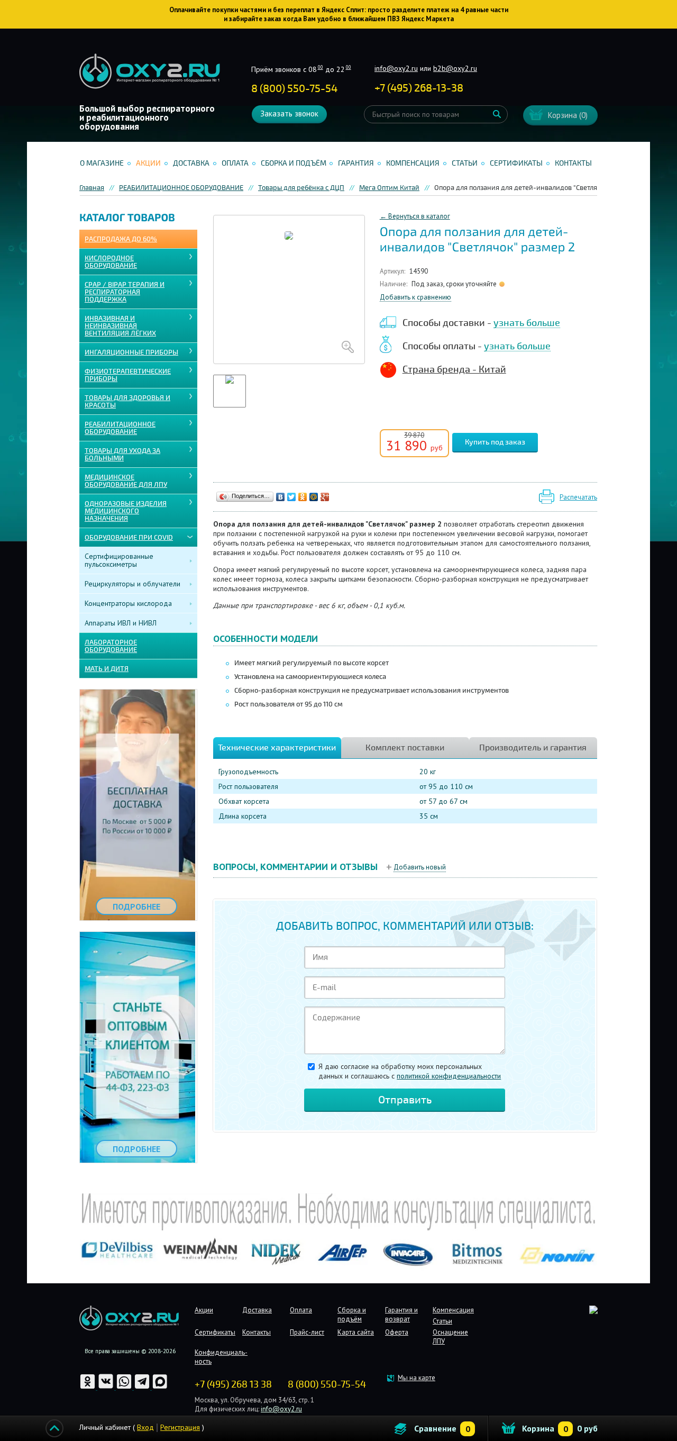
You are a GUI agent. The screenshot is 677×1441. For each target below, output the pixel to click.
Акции (148, 163)
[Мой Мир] (313, 497)
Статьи (465, 163)
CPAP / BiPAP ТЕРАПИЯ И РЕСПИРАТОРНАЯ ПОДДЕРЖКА (124, 292)
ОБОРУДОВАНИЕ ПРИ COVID (129, 537)
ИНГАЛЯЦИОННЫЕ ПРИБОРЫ (131, 352)
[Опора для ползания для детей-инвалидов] (289, 289)
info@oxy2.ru (396, 68)
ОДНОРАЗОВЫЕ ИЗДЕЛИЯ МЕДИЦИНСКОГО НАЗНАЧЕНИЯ (126, 511)
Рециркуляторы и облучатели (132, 583)
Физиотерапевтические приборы (128, 375)
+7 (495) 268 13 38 (233, 1384)
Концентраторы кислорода (128, 603)
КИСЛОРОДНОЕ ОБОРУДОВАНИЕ (111, 262)
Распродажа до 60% (121, 239)
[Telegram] (143, 1387)
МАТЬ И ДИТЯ (107, 669)
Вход (145, 1427)
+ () (418, 88)
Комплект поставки (404, 747)
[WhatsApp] (125, 1387)
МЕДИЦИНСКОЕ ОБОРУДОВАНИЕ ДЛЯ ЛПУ (126, 481)
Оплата (235, 163)
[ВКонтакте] (280, 497)
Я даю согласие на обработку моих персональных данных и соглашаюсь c (409, 1071)
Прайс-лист (307, 1332)
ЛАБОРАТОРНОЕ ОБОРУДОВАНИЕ (111, 646)
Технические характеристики (277, 747)
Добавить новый (420, 867)
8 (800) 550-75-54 (294, 88)
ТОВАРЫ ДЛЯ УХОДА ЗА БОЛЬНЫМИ (122, 455)
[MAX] (160, 1387)
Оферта (396, 1332)
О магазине (102, 163)
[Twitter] (291, 497)
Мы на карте (416, 1377)
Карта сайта (355, 1332)
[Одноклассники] (302, 497)
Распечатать (578, 497)
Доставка (191, 163)
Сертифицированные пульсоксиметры (119, 560)
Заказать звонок (289, 113)
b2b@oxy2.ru (455, 68)
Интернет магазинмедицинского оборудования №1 (149, 71)
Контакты (573, 163)
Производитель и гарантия (533, 747)
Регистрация (180, 1427)
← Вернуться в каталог (415, 216)
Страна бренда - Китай (454, 369)
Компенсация (413, 163)
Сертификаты (516, 163)
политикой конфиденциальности (449, 1076)
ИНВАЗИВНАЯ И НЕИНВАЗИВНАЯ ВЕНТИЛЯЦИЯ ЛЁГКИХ (120, 326)
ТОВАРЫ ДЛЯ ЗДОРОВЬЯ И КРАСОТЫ (127, 402)
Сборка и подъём (293, 163)
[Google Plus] (325, 497)
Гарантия (356, 163)
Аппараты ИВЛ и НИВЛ (121, 623)
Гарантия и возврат (401, 1315)
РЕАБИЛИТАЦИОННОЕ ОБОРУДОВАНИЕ (120, 428)
